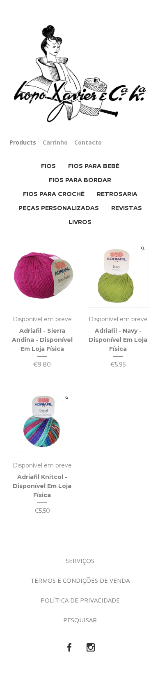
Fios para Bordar (80, 180)
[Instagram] (90, 648)
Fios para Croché (54, 194)
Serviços (80, 560)
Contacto (88, 142)
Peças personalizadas (58, 208)
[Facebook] (69, 648)
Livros (80, 222)
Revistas (126, 208)
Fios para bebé (93, 166)
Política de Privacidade (80, 600)
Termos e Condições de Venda (80, 580)
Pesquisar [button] (80, 620)
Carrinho (55, 142)
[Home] (80, 74)
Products (22, 142)
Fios (48, 166)
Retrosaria (117, 194)
